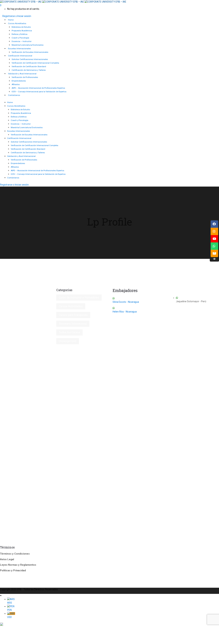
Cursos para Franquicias (73, 315)
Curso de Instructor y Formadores (79, 297)
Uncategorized (67, 341)
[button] (109, 625)
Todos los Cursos (69, 332)
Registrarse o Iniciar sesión (16, 16)
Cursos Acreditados (71, 306)
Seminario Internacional (73, 323)
